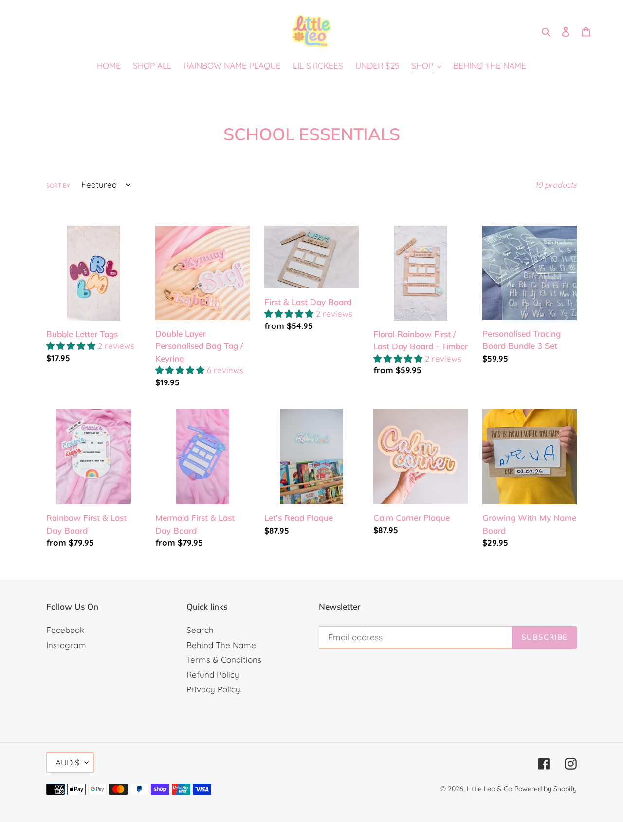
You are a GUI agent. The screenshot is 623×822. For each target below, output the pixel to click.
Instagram (66, 645)
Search (200, 630)
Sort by (58, 185)
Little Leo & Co (489, 788)
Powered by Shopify (545, 788)
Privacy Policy (213, 689)
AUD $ (67, 762)
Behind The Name (221, 645)
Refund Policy (212, 674)
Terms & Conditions (223, 659)
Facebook (65, 630)
